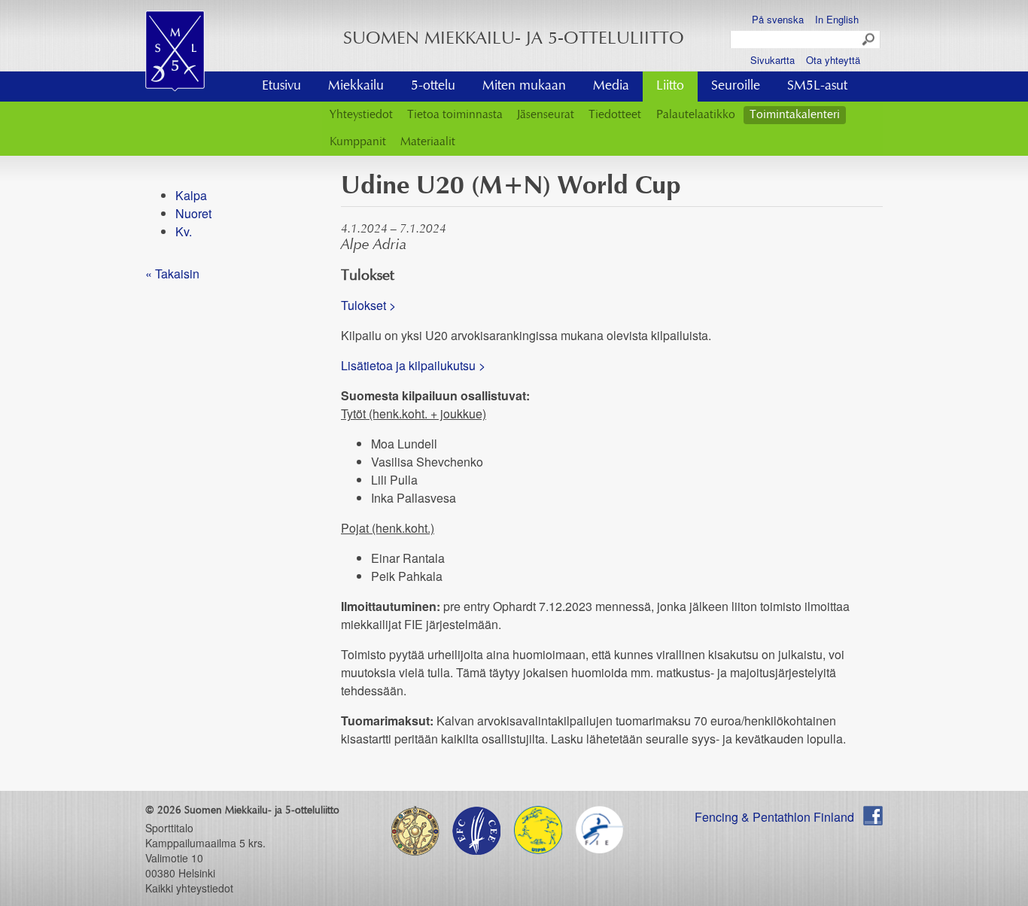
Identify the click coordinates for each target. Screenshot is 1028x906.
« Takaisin (172, 273)
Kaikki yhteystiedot (189, 887)
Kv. (183, 231)
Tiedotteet (615, 115)
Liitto (670, 86)
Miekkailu (356, 86)
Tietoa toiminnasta (455, 115)
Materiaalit (427, 142)
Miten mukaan (524, 86)
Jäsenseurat (545, 115)
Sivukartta (772, 60)
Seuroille (735, 86)
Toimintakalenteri (795, 115)
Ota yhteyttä (833, 60)
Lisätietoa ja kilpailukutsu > (413, 365)
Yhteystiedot (361, 115)
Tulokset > (368, 305)
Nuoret (193, 213)
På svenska (778, 19)
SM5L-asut (817, 86)
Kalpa (191, 195)
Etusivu (281, 86)
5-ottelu (433, 86)
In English (837, 19)
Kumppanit (358, 142)
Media (611, 86)
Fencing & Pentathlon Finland (774, 816)
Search (869, 40)
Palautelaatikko (695, 115)
